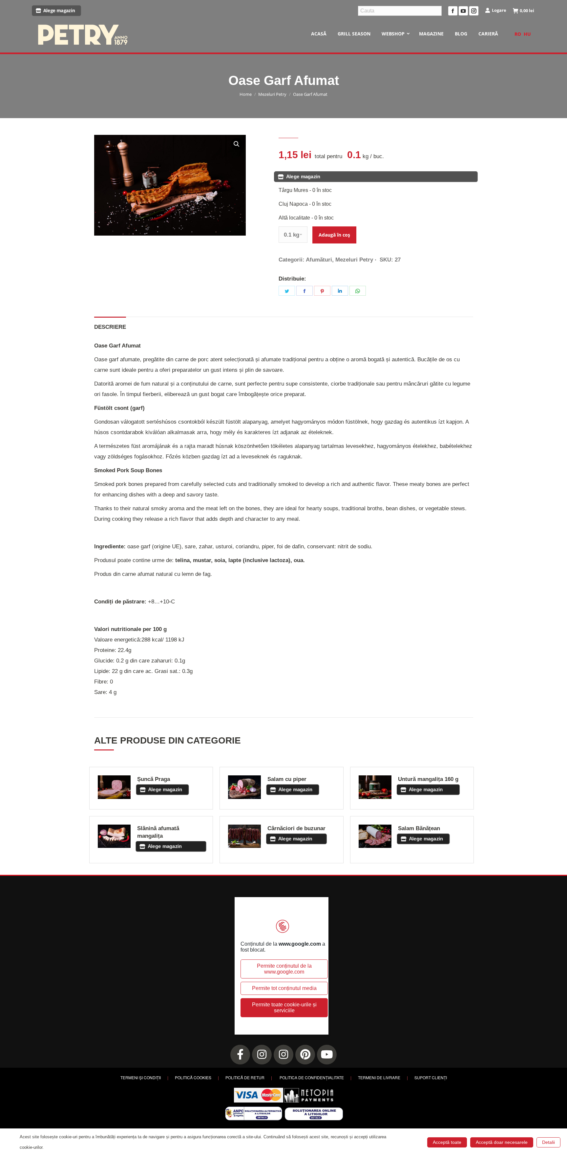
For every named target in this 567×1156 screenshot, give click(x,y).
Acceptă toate (447, 1142)
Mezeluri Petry (354, 260)
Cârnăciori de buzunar (296, 828)
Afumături (319, 260)
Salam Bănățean (419, 828)
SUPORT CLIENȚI (430, 1077)
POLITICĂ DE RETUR (244, 1077)
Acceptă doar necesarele (502, 1142)
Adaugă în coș (334, 235)
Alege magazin (59, 11)
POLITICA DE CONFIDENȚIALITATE (312, 1077)
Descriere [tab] (110, 327)
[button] (236, 144)
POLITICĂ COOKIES (193, 1077)
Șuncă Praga (153, 779)
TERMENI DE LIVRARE (379, 1077)
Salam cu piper (286, 779)
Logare (499, 10)
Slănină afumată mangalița (158, 832)
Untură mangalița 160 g (428, 779)
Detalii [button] (548, 1142)
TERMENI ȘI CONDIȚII (140, 1077)
